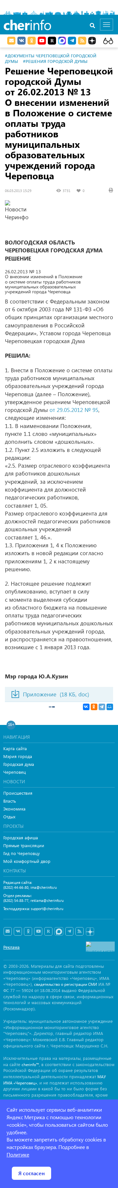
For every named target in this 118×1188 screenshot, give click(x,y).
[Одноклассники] (94, 707)
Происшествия (17, 793)
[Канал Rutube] (52, 41)
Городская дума (18, 764)
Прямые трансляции (23, 845)
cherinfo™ (30, 1064)
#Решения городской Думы (55, 61)
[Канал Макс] (62, 41)
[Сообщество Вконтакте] (18, 931)
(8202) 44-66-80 (16, 887)
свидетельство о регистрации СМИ (65, 984)
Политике (18, 1154)
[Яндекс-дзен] (90, 932)
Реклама (11, 947)
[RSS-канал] (79, 931)
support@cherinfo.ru (47, 908)
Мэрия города (17, 756)
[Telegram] (102, 707)
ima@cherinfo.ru (43, 887)
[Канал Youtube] (42, 41)
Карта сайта (15, 748)
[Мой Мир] (110, 707)
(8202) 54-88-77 (16, 900)
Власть (9, 801)
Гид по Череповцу (21, 853)
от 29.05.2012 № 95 (73, 410)
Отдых (9, 816)
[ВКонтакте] (86, 707)
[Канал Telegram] (69, 931)
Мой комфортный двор (26, 861)
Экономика (14, 808)
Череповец (14, 772)
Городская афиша (20, 837)
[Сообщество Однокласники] (32, 41)
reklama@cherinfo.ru (47, 900)
